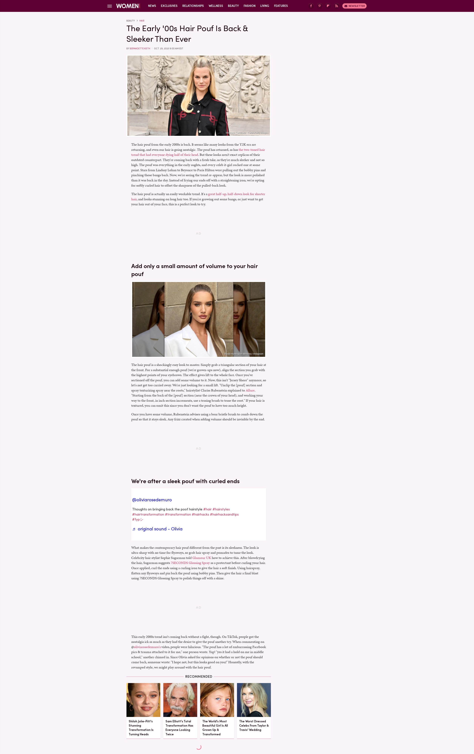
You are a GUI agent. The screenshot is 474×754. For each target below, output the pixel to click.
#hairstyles (221, 509)
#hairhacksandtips (224, 514)
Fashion (250, 6)
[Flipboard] (328, 6)
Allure (250, 390)
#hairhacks (200, 514)
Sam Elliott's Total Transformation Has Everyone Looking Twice (179, 728)
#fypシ (137, 519)
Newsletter (357, 5)
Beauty (233, 6)
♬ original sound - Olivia (157, 529)
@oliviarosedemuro (152, 499)
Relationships (193, 6)
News (152, 6)
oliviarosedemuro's (147, 646)
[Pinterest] (319, 6)
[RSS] (336, 6)
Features (281, 6)
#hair (207, 509)
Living (264, 6)
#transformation (178, 514)
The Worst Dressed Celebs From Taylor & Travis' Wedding (254, 726)
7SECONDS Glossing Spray (190, 562)
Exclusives (169, 6)
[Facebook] (311, 6)
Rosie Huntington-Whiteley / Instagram (244, 354)
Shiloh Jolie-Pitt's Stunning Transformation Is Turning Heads (141, 728)
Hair (141, 20)
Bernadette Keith (140, 48)
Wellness (216, 6)
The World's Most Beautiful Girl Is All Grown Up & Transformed (215, 728)
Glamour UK (201, 557)
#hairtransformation (148, 514)
